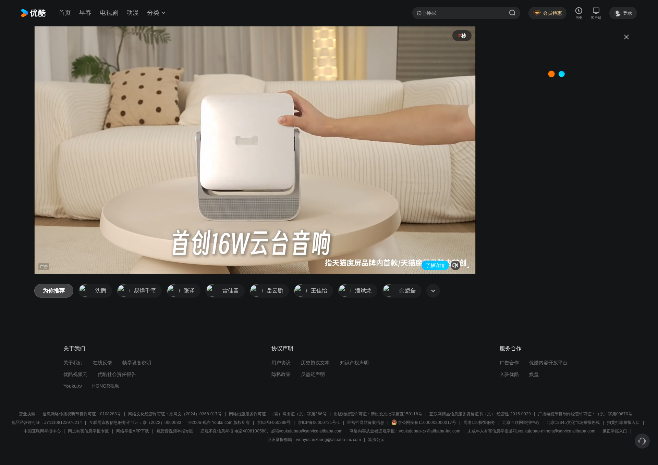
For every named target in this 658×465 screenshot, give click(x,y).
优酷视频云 (75, 374)
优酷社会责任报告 (117, 374)
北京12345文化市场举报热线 (573, 422)
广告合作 (509, 362)
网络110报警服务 (479, 422)
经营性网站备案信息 (365, 422)
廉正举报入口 (614, 431)
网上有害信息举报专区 (88, 431)
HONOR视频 (106, 386)
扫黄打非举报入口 (623, 422)
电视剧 (109, 12)
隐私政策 (281, 374)
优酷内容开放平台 (548, 362)
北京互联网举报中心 (520, 422)
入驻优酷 (509, 374)
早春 (85, 12)
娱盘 (534, 374)
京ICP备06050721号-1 (319, 422)
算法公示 (376, 439)
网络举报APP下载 (132, 431)
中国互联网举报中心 (42, 431)
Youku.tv (72, 386)
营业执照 (27, 414)
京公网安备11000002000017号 (427, 422)
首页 (65, 12)
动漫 (132, 12)
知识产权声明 (354, 362)
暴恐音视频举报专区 (174, 431)
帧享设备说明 (136, 362)
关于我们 (73, 362)
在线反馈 (102, 362)
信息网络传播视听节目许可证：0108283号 (81, 414)
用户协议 (281, 362)
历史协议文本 (315, 362)
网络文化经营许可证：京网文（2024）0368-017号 (175, 414)
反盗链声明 (313, 374)
